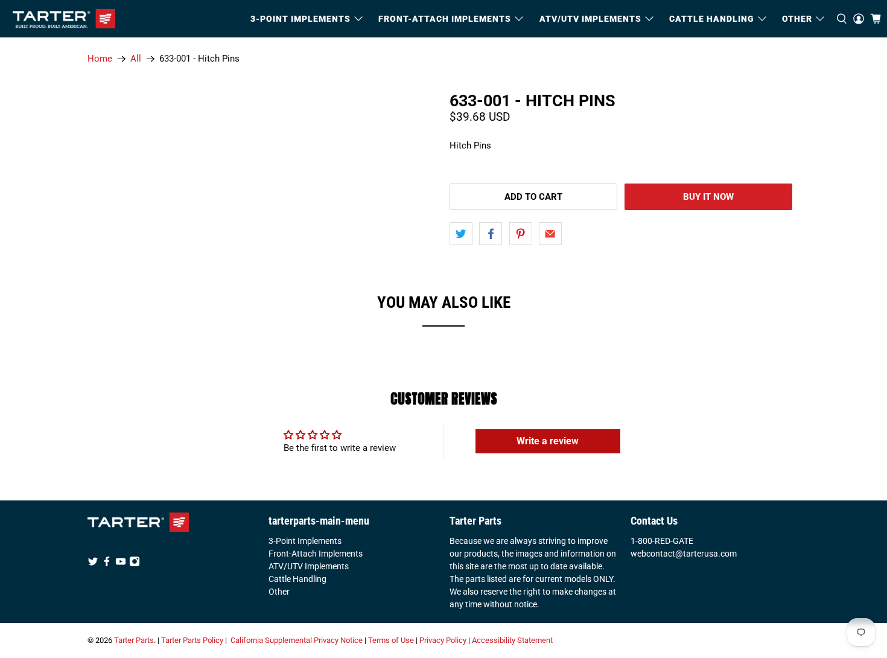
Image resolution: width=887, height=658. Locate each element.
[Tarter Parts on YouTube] (120, 564)
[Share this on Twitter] (461, 233)
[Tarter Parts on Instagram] (134, 564)
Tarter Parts (134, 640)
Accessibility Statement (512, 640)
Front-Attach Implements (316, 553)
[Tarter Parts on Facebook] (106, 564)
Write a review (548, 441)
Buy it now (708, 196)
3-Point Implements (305, 541)
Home (99, 58)
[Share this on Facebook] (490, 233)
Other (279, 591)
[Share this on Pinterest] (520, 233)
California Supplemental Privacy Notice (296, 640)
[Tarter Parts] (64, 18)
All (135, 58)
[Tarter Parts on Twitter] (92, 564)
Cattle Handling (711, 19)
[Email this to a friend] (550, 233)
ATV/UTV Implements (309, 566)
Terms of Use (391, 640)
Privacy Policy (442, 640)
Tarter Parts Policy (192, 640)
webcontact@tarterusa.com (684, 553)
